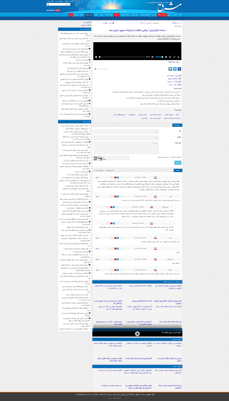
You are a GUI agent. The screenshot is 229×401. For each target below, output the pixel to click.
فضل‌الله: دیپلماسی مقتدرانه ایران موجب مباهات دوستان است (75, 167)
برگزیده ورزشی (176, 339)
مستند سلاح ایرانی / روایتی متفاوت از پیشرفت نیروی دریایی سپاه (137, 30)
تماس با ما (57, 1)
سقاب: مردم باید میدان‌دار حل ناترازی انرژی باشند (76, 290)
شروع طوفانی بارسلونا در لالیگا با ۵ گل (77, 129)
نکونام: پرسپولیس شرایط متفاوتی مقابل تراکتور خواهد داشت (110, 359)
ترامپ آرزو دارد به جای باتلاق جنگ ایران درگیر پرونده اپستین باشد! (75, 231)
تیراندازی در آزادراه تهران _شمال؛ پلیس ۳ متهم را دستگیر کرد (75, 96)
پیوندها (76, 15)
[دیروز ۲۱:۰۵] (167, 376)
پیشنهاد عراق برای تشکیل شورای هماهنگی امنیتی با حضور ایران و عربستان (75, 156)
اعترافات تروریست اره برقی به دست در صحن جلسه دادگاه (76, 91)
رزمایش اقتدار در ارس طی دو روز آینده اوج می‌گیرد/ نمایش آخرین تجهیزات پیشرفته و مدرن (153, 98)
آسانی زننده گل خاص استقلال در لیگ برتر (75, 160)
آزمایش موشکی (142, 114)
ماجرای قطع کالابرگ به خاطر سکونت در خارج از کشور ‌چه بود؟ (75, 223)
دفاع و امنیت (134, 15)
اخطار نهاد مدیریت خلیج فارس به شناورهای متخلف (76, 190)
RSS (70, 1)
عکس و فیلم (88, 15)
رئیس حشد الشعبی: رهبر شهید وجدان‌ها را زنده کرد (75, 277)
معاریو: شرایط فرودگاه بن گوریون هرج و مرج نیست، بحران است (76, 298)
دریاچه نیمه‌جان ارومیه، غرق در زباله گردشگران (170, 386)
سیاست (175, 15)
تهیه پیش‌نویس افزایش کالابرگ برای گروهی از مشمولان (167, 302)
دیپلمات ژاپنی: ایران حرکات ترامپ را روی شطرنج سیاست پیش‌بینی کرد (75, 75)
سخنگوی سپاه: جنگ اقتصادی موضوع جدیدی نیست (76, 309)
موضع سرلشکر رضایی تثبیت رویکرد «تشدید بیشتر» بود (76, 64)
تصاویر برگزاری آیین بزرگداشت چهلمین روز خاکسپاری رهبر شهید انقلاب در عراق (138, 386)
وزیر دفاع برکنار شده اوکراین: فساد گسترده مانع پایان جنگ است (75, 86)
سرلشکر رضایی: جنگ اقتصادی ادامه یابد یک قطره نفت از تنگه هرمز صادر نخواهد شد (74, 56)
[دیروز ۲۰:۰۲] (137, 376)
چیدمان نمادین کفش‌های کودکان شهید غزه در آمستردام (75, 314)
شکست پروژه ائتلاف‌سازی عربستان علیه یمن (75, 286)
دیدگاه (81, 15)
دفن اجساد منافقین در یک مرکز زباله (77, 71)
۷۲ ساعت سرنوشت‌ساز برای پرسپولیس (76, 82)
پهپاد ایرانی (144, 118)
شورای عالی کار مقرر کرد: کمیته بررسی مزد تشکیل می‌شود (76, 325)
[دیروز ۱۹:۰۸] (107, 376)
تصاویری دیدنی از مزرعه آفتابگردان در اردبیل (75, 101)
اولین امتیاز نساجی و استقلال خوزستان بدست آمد (73, 219)
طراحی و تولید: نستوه (114, 398)
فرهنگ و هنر (108, 15)
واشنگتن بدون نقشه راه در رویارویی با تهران (75, 273)
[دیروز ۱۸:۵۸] (107, 292)
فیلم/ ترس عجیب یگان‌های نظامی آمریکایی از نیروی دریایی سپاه (161, 95)
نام (180, 131)
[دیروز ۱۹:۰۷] (107, 349)
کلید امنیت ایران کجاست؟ (171, 332)
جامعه (101, 15)
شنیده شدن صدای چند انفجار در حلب (77, 295)
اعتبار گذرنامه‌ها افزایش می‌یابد (142, 301)
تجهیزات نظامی (168, 114)
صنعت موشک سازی (155, 114)
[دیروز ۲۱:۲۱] (137, 334)
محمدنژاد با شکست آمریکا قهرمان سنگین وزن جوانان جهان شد (75, 239)
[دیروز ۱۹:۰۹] (137, 292)
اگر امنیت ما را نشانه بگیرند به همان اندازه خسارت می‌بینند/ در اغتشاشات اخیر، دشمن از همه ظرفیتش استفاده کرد (146, 92)
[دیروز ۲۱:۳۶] (167, 349)
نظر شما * (177, 143)
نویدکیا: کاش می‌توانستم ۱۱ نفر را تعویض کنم (75, 177)
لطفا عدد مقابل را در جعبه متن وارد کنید (169, 157)
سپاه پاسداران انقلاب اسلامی (172, 118)
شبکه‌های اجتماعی (145, 15)
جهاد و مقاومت (125, 15)
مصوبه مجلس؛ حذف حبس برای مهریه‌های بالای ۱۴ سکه (75, 34)
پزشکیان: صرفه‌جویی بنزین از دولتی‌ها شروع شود (73, 329)
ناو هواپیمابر (131, 114)
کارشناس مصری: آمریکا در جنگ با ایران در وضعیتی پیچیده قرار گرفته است (77, 133)
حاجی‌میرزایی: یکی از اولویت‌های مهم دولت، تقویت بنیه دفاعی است (76, 151)
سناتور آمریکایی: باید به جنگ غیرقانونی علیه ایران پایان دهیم (75, 261)
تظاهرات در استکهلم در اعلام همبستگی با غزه (74, 142)
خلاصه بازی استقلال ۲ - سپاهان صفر (77, 208)
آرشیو (64, 1)
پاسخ (97, 177)
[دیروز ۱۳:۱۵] (107, 312)
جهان (169, 15)
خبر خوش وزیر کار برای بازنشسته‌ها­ (78, 68)
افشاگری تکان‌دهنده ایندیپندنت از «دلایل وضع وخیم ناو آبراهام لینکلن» (75, 269)
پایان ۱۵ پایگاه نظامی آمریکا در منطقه (77, 227)
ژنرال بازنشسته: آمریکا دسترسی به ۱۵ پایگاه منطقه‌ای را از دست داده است (76, 138)
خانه (180, 15)
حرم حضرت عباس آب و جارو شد (111, 385)
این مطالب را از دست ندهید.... (171, 282)
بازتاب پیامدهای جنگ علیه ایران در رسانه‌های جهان (76, 146)
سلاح (177, 114)
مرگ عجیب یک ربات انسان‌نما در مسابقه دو (75, 163)
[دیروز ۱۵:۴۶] (167, 312)
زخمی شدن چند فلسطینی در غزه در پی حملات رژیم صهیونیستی (75, 255)
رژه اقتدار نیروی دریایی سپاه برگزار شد (168, 101)
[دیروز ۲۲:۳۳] (167, 292)
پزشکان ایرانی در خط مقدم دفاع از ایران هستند (74, 205)
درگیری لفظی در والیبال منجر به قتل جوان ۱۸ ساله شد (76, 45)
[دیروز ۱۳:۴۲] (137, 312)
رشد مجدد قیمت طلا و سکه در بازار (170, 321)
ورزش (154, 15)
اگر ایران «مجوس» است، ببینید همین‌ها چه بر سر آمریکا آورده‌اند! (75, 105)
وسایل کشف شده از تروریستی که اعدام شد (75, 49)
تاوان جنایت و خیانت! (82, 60)
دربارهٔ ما (49, 1)
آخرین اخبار (86, 121)
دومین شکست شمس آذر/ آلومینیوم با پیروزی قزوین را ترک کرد (75, 215)
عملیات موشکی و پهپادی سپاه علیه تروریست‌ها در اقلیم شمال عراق (160, 104)
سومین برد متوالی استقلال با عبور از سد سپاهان (169, 359)
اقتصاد (96, 15)
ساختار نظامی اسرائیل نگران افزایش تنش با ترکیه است (74, 244)
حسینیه (116, 15)
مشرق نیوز (164, 6)
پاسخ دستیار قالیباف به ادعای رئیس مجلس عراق (74, 199)
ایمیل (179, 137)
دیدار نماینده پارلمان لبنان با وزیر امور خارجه (75, 202)
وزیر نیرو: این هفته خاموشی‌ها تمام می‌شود (75, 211)
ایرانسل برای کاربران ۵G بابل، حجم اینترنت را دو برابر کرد (75, 282)
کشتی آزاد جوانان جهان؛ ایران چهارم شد (76, 186)
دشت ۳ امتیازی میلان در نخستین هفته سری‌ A (74, 126)
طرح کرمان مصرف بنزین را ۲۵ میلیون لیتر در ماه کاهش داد (108, 302)
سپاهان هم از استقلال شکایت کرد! (78, 175)
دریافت (174, 62)
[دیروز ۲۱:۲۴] (137, 349)
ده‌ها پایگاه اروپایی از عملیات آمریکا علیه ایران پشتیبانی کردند (76, 304)
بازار (71, 15)
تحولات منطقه (162, 15)
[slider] (122, 57)
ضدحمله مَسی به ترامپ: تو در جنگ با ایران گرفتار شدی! (74, 39)
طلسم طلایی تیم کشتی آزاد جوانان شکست (138, 358)
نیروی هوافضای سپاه (119, 114)
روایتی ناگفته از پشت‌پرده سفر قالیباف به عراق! (74, 52)
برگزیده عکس (177, 366)
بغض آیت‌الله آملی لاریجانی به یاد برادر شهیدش (74, 79)
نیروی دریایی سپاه (155, 118)
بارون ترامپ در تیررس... (81, 172)
